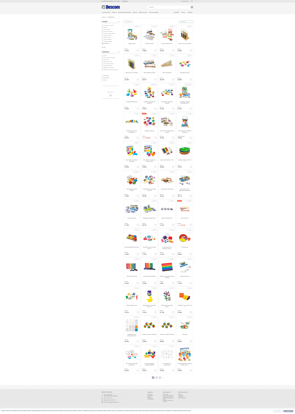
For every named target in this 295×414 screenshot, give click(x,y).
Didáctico (114, 12)
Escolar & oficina (106, 12)
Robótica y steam (143, 12)
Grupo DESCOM (182, 397)
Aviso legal (165, 394)
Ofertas (149, 396)
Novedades (176, 12)
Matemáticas (111, 17)
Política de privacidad (168, 395)
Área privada (151, 399)
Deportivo (135, 12)
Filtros (127, 21)
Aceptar (288, 411)
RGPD (164, 399)
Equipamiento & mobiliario (124, 12)
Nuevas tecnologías (153, 12)
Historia (180, 394)
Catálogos (189, 12)
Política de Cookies (167, 396)
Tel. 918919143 (104, 1)
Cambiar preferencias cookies (168, 401)
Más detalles (277, 411)
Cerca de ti (180, 395)
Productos (150, 394)
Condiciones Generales (168, 397)
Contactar (180, 396)
